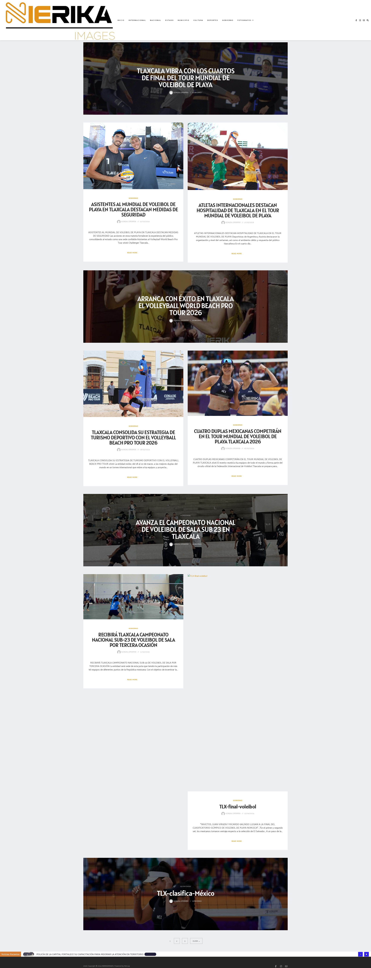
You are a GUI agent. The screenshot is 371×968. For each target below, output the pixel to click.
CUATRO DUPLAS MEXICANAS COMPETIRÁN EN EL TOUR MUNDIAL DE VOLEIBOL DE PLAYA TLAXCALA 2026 (237, 436)
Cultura (198, 20)
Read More (132, 252)
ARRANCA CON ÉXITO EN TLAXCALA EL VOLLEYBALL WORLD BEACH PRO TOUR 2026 (185, 305)
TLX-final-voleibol (237, 806)
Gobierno (227, 20)
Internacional (137, 20)
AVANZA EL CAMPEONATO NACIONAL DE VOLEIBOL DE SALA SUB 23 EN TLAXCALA (185, 529)
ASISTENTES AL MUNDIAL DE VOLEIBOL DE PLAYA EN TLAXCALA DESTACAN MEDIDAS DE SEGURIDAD (133, 209)
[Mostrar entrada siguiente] (366, 954)
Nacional (155, 20)
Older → (196, 941)
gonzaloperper (181, 92)
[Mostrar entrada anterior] (360, 954)
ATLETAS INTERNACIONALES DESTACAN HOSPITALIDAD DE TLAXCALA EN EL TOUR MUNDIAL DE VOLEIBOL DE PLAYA (238, 210)
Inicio (120, 20)
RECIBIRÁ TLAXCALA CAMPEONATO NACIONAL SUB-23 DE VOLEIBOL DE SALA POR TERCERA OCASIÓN (133, 639)
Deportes (212, 20)
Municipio (183, 20)
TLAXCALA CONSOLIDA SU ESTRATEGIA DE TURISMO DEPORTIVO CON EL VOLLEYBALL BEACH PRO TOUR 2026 (133, 437)
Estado (169, 20)
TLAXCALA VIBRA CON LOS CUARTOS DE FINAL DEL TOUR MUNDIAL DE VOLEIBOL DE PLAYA (185, 77)
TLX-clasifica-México (185, 893)
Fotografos (244, 20)
